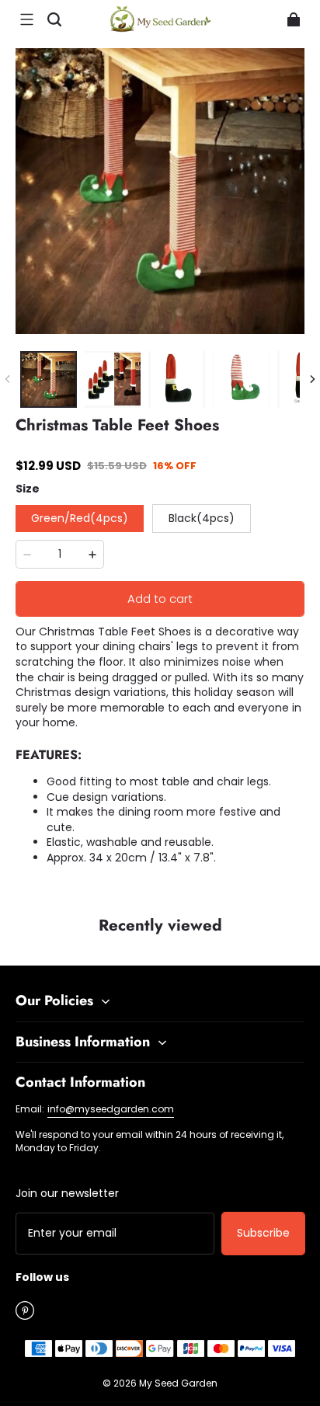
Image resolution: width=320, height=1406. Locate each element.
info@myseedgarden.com (110, 1108)
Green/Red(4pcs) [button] (79, 518)
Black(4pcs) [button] (202, 518)
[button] (26, 19)
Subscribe (263, 1233)
